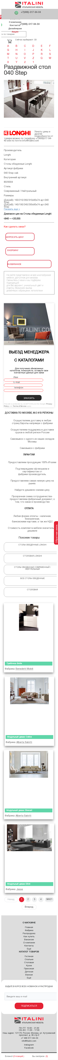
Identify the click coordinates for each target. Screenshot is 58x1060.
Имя (16, 377)
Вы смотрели (38, 1056)
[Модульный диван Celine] (29, 705)
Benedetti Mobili (24, 669)
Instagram (29, 1045)
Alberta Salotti (24, 742)
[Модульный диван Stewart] (28, 778)
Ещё (29, 949)
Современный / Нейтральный (20, 191)
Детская (29, 972)
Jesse (19, 889)
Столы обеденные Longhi (18, 164)
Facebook (29, 1048)
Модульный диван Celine (19, 737)
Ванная (29, 975)
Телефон (18, 388)
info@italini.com (30, 141)
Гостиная (29, 957)
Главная (29, 927)
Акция (15, 32)
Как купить (29, 937)
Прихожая (29, 969)
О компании (15, 22)
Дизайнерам (15, 28)
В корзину (12, 250)
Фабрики (29, 931)
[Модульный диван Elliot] (29, 852)
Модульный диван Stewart (19, 810)
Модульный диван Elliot (18, 884)
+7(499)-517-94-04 (31, 12)
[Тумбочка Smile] (28, 631)
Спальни (29, 960)
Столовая (29, 963)
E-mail (17, 382)
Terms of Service (19, 406)
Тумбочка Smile (14, 664)
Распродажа (29, 934)
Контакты (15, 25)
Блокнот (9, 1056)
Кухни (29, 966)
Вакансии (29, 940)
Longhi (7, 155)
